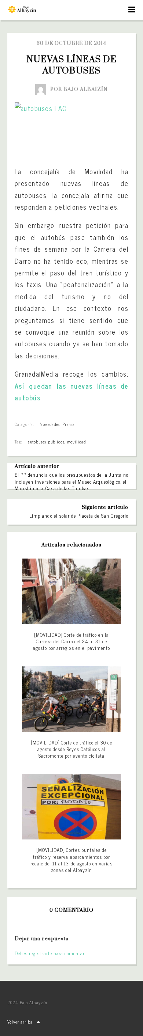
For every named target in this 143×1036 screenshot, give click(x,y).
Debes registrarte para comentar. (50, 953)
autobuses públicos (46, 441)
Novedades (49, 424)
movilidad (76, 441)
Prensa (68, 424)
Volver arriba (20, 1021)
